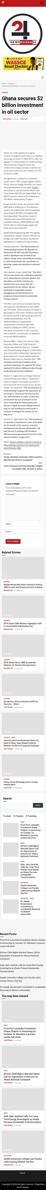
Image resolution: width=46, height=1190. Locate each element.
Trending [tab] (31, 816)
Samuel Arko (7, 119)
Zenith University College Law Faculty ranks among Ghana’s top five (11, 888)
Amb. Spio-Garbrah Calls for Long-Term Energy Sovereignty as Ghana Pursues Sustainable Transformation (11, 869)
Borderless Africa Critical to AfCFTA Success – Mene (23, 685)
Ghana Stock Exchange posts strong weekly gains (23, 765)
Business (5, 92)
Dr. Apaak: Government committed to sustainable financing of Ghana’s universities (11, 906)
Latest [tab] (7, 816)
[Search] (42, 77)
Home (22, 1173)
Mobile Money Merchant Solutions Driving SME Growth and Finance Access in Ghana (23, 568)
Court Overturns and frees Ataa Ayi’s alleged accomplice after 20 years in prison (23, 466)
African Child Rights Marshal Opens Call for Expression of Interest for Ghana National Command (11, 850)
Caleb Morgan (8, 707)
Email (9, 532)
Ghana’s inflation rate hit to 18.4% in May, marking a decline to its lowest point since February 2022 (22, 445)
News (13, 737)
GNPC (35, 188)
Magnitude (39, 1184)
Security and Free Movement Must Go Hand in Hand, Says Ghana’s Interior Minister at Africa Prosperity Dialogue (23, 724)
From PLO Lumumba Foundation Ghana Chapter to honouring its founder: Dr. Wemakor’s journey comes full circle (11, 830)
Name (9, 524)
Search (7, 798)
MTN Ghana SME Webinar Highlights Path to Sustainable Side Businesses (23, 607)
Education (24, 882)
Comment (10, 494)
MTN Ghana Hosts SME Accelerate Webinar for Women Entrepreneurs (23, 646)
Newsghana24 (8, 590)
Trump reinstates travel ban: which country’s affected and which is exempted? (23, 457)
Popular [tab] (19, 816)
